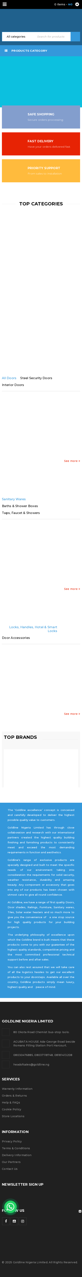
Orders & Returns (14, 1095)
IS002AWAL (21, 444)
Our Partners (11, 1162)
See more (71, 461)
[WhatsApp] (10, 1207)
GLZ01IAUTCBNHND (60, 696)
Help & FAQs (11, 1102)
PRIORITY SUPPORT (44, 168)
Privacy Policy (12, 1141)
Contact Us (10, 1169)
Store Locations (13, 1116)
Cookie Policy (11, 1109)
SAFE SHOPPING (41, 114)
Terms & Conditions (16, 1148)
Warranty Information (17, 1088)
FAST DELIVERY (40, 141)
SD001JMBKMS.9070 (60, 444)
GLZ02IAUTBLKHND (21, 696)
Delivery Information (16, 1155)
